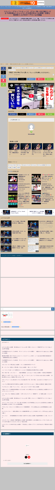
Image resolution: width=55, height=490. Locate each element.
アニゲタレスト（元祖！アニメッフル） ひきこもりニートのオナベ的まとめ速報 (20, 386)
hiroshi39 (31, 134)
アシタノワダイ (50, 67)
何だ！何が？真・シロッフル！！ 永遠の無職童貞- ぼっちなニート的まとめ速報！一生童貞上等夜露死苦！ (27, 372)
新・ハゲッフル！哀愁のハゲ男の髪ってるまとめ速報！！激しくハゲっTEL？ (19, 367)
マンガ (44, 67)
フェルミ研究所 (38, 67)
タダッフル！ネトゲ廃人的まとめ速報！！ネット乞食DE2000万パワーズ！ (19, 364)
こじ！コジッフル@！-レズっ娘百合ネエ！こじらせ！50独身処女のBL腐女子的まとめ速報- (22, 370)
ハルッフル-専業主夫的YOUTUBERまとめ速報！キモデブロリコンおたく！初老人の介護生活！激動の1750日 (26, 384)
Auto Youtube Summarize (20, 111)
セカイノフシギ (27, 165)
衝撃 (26, 67)
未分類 (10, 67)
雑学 (14, 67)
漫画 (23, 67)
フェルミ (31, 67)
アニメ (18, 67)
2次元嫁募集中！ (27, 463)
